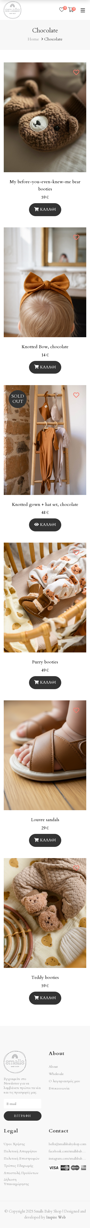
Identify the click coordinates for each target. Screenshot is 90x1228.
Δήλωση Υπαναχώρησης (16, 1181)
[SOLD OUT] (45, 388)
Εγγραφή (22, 1116)
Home (33, 39)
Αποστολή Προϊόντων (21, 1173)
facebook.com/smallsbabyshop (69, 1151)
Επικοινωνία (59, 1088)
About (53, 1067)
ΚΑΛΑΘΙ (48, 367)
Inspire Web (56, 1217)
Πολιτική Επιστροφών (22, 1158)
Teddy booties (45, 977)
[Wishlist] (61, 10)
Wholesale (56, 1074)
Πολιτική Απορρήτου (20, 1151)
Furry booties (45, 662)
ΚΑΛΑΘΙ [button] (48, 209)
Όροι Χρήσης (14, 1144)
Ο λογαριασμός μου (64, 1081)
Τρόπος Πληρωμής (18, 1166)
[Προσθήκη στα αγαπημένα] (76, 72)
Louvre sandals (45, 820)
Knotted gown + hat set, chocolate (45, 504)
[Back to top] (76, 1214)
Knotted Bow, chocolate (45, 347)
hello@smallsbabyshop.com (67, 1144)
